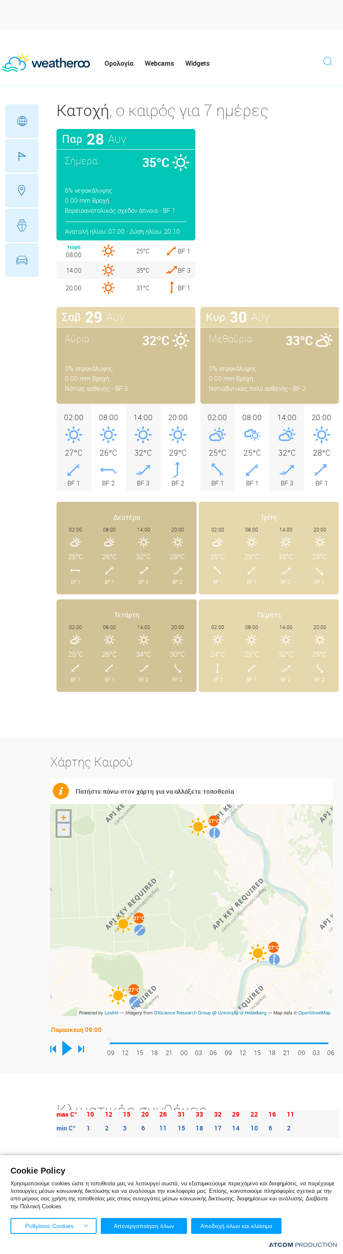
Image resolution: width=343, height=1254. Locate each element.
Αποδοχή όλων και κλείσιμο (236, 1226)
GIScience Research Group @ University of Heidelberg (210, 1012)
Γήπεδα (21, 156)
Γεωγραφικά (21, 121)
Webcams (159, 63)
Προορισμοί (21, 190)
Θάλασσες (21, 225)
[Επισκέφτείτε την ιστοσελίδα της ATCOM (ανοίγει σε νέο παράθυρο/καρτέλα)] (303, 1244)
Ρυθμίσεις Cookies (49, 1226)
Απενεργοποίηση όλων (144, 1226)
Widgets (197, 63)
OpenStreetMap (314, 1012)
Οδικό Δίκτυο (21, 260)
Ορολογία (119, 63)
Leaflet (111, 1012)
